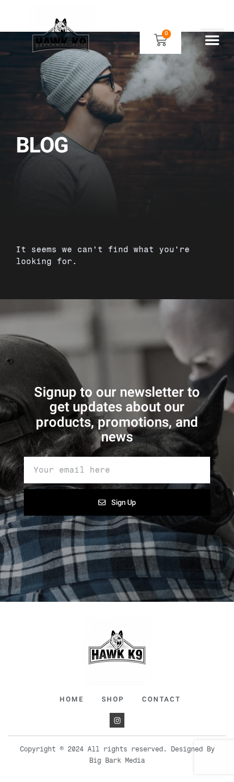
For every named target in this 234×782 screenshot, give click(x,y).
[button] (212, 40)
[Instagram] (117, 720)
